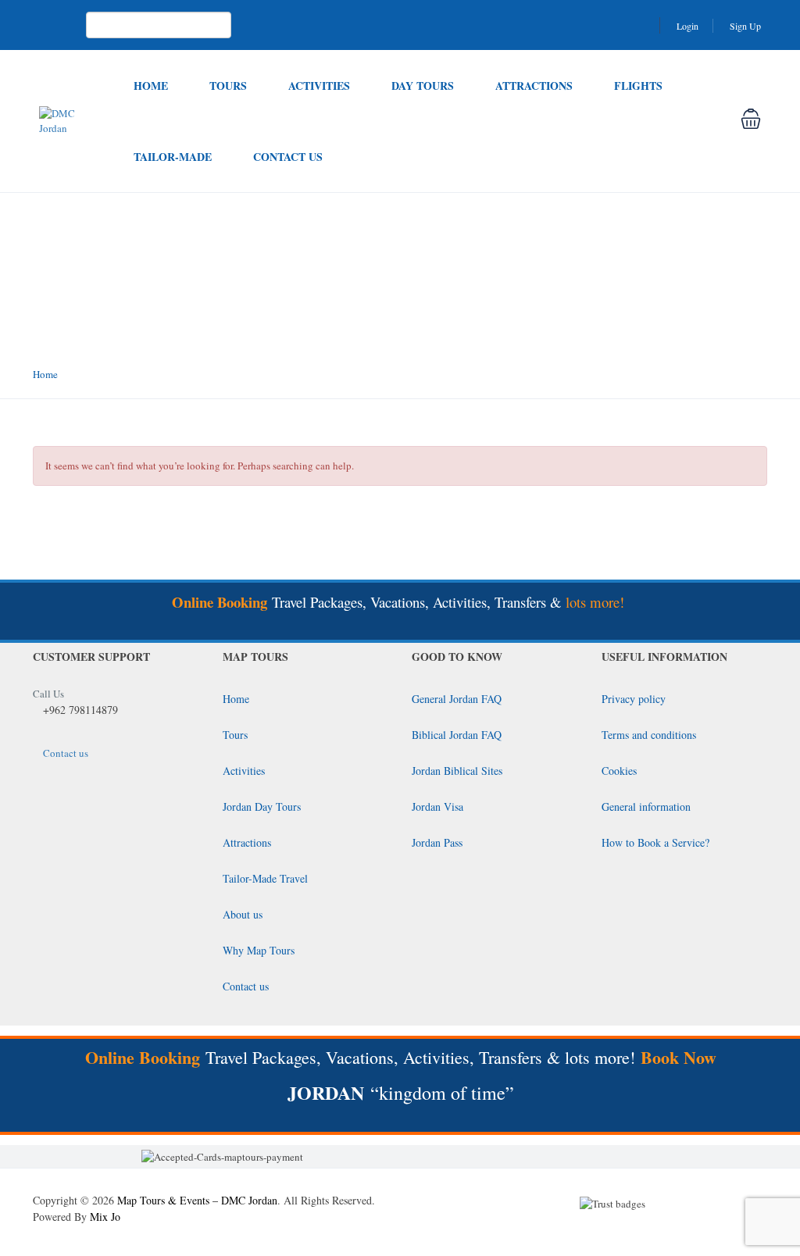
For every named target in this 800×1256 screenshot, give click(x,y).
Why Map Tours (259, 950)
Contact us (288, 156)
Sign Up (745, 26)
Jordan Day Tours (262, 806)
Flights (638, 85)
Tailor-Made (173, 156)
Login (687, 26)
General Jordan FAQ (457, 698)
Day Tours (422, 85)
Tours (228, 85)
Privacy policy (634, 698)
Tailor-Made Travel (265, 878)
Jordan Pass (437, 842)
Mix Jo (105, 1216)
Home (151, 85)
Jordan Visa (437, 806)
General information (646, 806)
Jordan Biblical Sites (457, 770)
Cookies (619, 770)
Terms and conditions (649, 734)
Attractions (534, 85)
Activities (319, 85)
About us (242, 914)
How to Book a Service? (655, 842)
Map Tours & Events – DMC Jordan (197, 1200)
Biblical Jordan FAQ (457, 734)
